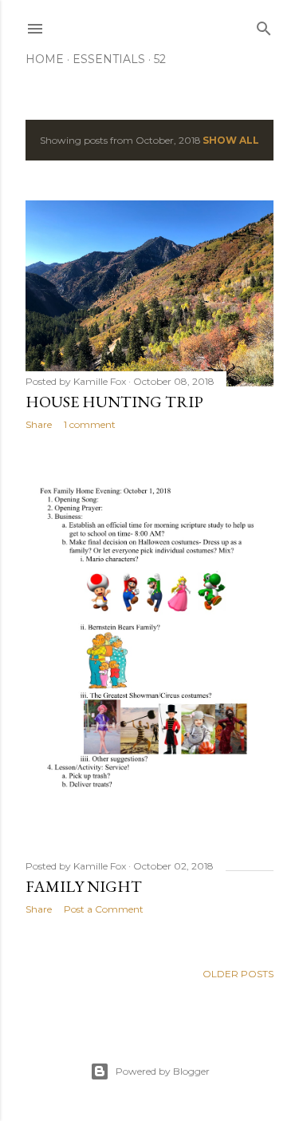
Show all (231, 140)
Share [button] (39, 424)
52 (160, 59)
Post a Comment (104, 909)
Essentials (109, 59)
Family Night (84, 886)
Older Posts (238, 974)
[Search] (263, 25)
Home (45, 59)
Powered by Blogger (163, 1071)
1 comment (90, 424)
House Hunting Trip (114, 401)
